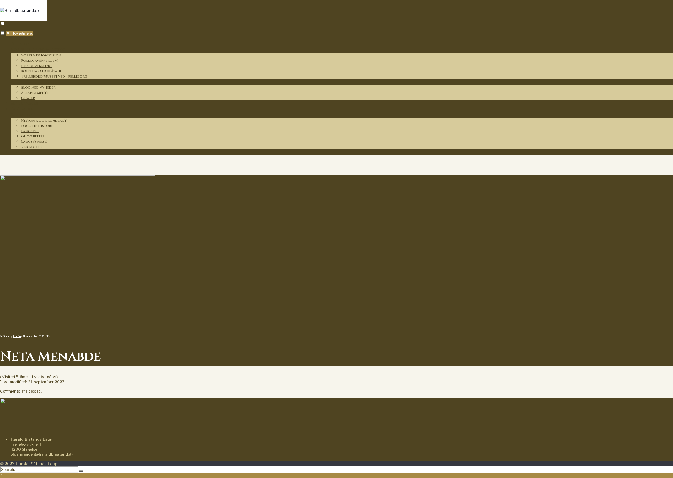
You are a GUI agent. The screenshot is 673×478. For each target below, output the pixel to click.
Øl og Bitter (32, 136)
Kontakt (21, 152)
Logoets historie (37, 126)
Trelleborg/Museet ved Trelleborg (54, 76)
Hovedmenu (19, 33)
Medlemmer (24, 103)
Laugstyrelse (34, 141)
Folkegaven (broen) (39, 60)
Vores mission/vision (41, 55)
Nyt (15, 82)
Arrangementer (35, 92)
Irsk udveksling (36, 66)
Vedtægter (31, 147)
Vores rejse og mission (38, 50)
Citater (28, 98)
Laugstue (30, 131)
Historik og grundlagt (44, 120)
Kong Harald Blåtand (42, 71)
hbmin (17, 336)
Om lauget (23, 115)
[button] (2, 23)
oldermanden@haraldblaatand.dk (42, 454)
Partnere (22, 109)
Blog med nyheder (38, 87)
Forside (20, 44)
